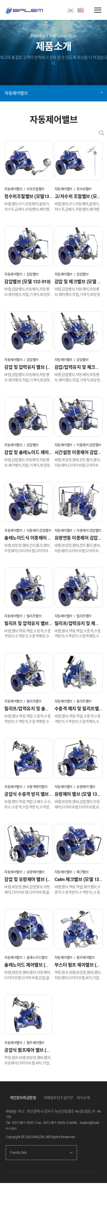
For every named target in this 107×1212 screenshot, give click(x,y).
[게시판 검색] (101, 133)
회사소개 (83, 1098)
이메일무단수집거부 (58, 1098)
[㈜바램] (24, 11)
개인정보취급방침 (23, 1098)
